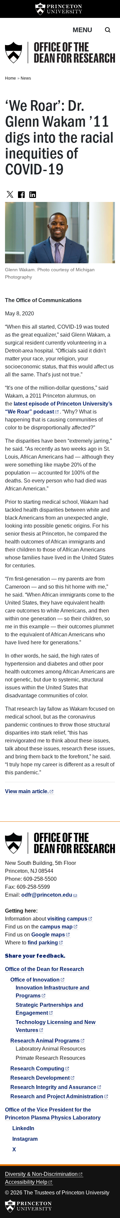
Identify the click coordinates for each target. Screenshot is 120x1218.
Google (48, 934)
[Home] (60, 52)
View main (27, 791)
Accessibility (26, 1182)
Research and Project (56, 1096)
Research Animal (45, 1041)
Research (37, 1068)
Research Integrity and (53, 1087)
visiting (67, 919)
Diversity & (41, 1174)
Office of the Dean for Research (44, 969)
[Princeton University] (58, 9)
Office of (35, 980)
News (26, 78)
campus (56, 927)
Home (10, 78)
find (43, 942)
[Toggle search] (107, 30)
